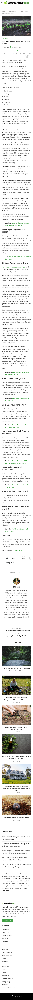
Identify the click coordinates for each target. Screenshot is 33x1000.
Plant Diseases (6, 932)
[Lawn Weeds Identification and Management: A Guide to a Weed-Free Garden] (16, 685)
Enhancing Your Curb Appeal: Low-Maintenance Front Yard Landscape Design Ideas (16, 788)
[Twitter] (17, 997)
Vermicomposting (7, 935)
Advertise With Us (7, 978)
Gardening (5, 949)
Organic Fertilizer (7, 952)
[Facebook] (12, 997)
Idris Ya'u (6, 47)
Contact (4, 972)
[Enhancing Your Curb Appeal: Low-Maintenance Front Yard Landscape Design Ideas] (16, 774)
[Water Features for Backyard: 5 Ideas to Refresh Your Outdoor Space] (16, 656)
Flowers (4, 958)
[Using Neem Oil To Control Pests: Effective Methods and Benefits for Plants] (16, 744)
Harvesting (5, 961)
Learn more (5, 890)
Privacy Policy (6, 981)
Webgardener (18, 550)
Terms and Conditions (8, 987)
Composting (5, 929)
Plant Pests (5, 941)
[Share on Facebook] (21, 572)
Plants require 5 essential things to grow (14, 267)
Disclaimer (5, 984)
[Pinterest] (21, 997)
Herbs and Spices (7, 955)
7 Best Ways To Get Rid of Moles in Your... (16, 817)
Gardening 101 (12, 11)
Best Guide (5, 938)
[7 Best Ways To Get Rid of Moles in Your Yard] (16, 805)
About (3, 969)
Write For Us (5, 975)
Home (3, 11)
